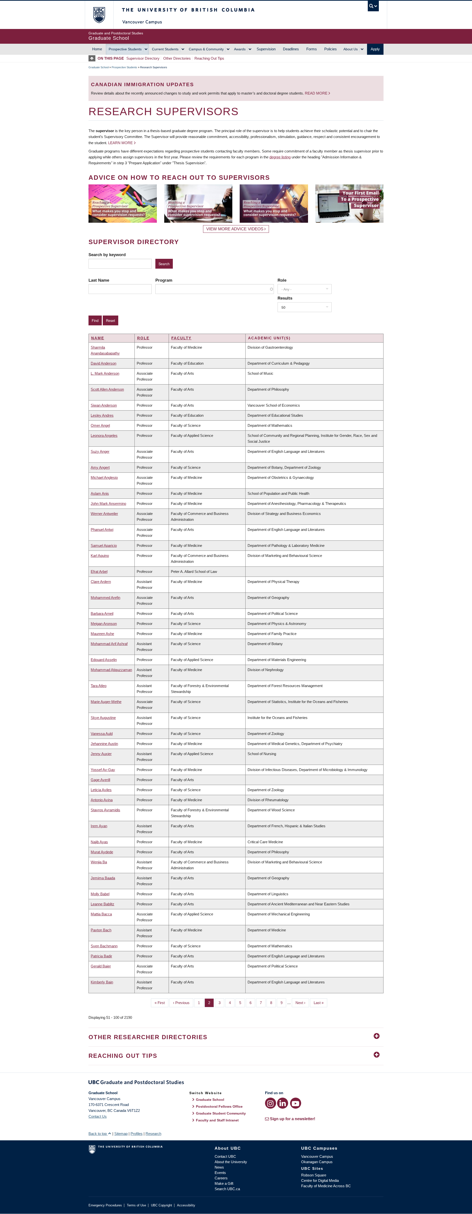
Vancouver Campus (317, 1156)
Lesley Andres (102, 415)
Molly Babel (100, 894)
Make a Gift (224, 1183)
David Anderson (103, 363)
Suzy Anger (100, 451)
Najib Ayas (99, 842)
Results (285, 298)
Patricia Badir (101, 956)
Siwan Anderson (104, 405)
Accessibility (186, 1205)
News (219, 1167)
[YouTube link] (295, 1103)
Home (97, 49)
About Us (350, 49)
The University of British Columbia (99, 15)
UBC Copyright (161, 1205)
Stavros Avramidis (105, 810)
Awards (240, 49)
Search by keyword (107, 254)
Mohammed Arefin (105, 597)
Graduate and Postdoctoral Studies (236, 1083)
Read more (316, 93)
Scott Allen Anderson (107, 389)
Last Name (98, 280)
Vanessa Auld (102, 733)
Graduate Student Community (221, 1113)
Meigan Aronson (104, 623)
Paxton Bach (101, 930)
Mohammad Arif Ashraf (109, 644)
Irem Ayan (99, 826)
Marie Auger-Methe (106, 702)
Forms (311, 49)
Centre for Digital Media (320, 1180)
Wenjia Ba (99, 862)
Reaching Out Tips (209, 58)
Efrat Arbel (99, 571)
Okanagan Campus (317, 1162)
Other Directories (177, 58)
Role (282, 280)
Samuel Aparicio (104, 545)
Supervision (266, 49)
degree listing (280, 157)
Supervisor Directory (143, 58)
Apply (375, 49)
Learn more (120, 143)
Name (97, 338)
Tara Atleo (98, 686)
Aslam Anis (100, 493)
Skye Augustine (103, 718)
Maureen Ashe (102, 634)
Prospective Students (125, 49)
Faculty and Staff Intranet (217, 1120)
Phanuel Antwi (102, 529)
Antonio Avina (102, 800)
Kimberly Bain (102, 982)
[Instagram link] (270, 1103)
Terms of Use (136, 1205)
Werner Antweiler (104, 513)
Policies (330, 49)
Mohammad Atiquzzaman (111, 670)
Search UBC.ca (227, 1189)
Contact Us (97, 1116)
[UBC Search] (373, 6)
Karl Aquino (100, 555)
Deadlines (291, 49)
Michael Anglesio (104, 477)
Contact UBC (225, 1156)
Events (220, 1173)
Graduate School (98, 67)
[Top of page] (93, 58)
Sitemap (121, 1133)
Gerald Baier (101, 966)
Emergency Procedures (105, 1205)
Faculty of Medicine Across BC (326, 1186)
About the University (231, 1162)
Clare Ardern (101, 581)
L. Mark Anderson (105, 373)
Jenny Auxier (101, 754)
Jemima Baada (103, 878)
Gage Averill (100, 780)
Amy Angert (100, 467)
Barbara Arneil (102, 613)
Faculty (181, 338)
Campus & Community (206, 49)
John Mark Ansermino (108, 503)
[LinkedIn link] (282, 1103)
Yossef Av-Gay (103, 770)
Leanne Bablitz (102, 904)
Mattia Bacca (101, 914)
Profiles (137, 1133)
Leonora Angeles (104, 435)
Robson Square (313, 1175)
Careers (221, 1178)
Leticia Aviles (101, 790)
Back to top (98, 1133)
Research (153, 1133)
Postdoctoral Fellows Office (219, 1106)
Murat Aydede (102, 852)
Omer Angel (100, 425)
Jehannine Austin (104, 744)
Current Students (165, 49)
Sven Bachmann (104, 946)
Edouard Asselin (104, 660)
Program (163, 280)
